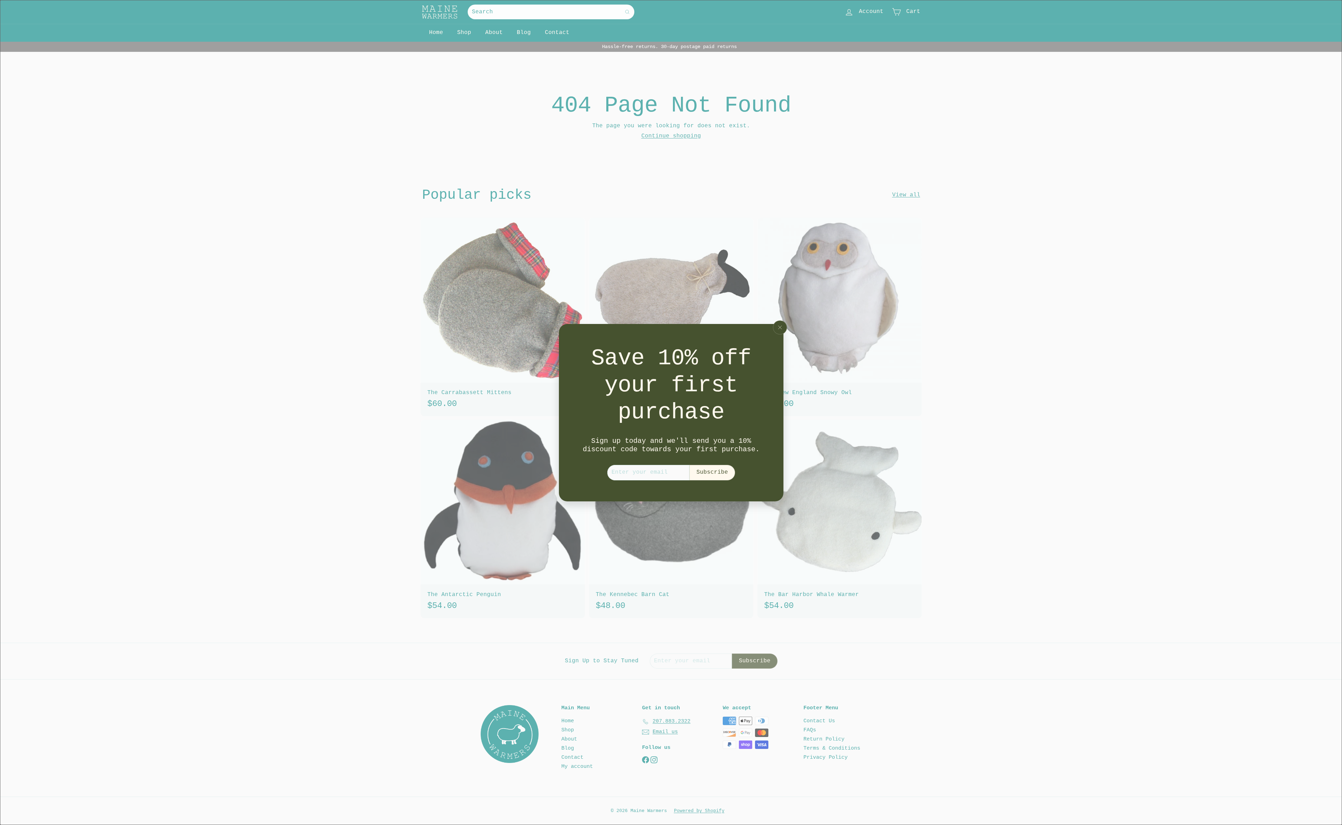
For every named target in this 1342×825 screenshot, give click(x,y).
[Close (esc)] (780, 327)
